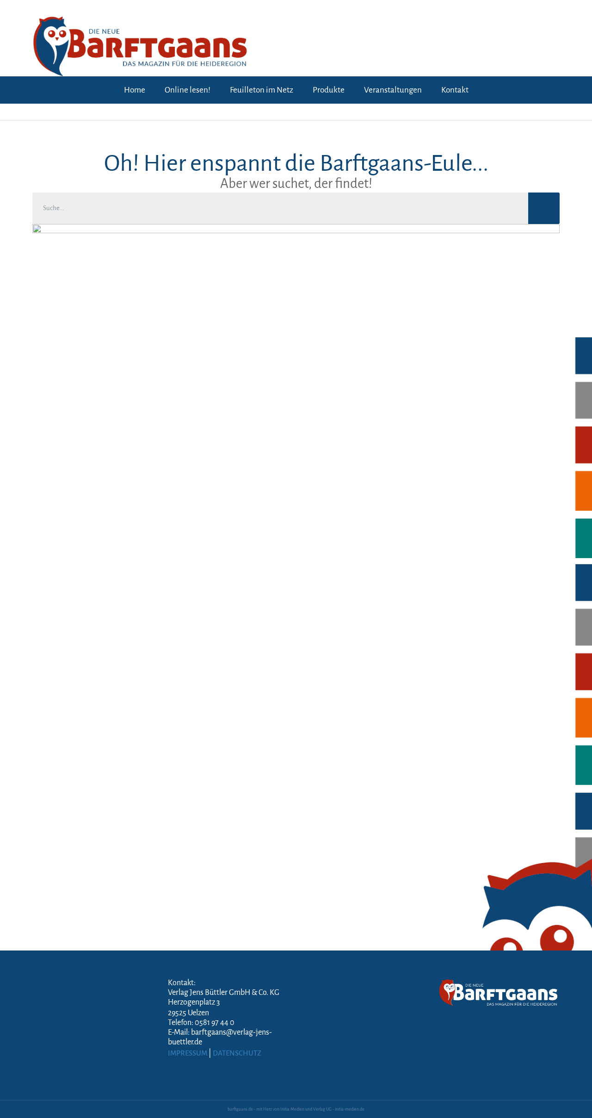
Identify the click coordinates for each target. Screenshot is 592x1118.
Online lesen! (187, 90)
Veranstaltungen (393, 90)
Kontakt (455, 90)
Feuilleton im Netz (261, 90)
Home (134, 90)
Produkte (329, 90)
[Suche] (544, 208)
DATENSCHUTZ (237, 1053)
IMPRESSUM (187, 1053)
